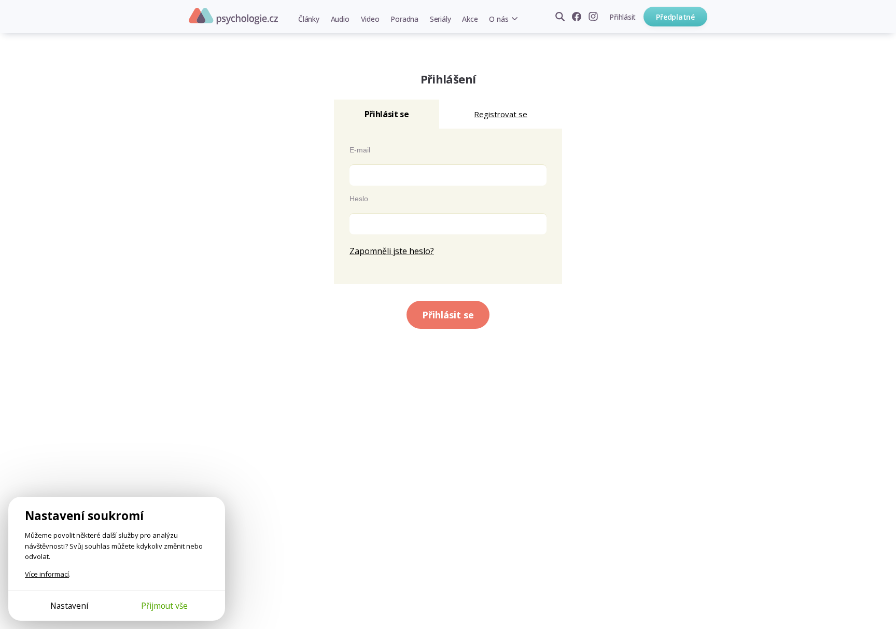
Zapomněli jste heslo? (391, 251)
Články (308, 19)
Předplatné (675, 17)
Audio (340, 19)
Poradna (404, 19)
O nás (498, 19)
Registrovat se (500, 114)
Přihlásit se (448, 315)
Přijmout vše (164, 605)
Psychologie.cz (233, 16)
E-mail (359, 150)
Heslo (358, 198)
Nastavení (69, 605)
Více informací (47, 574)
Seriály (440, 19)
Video (370, 19)
